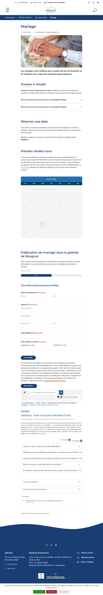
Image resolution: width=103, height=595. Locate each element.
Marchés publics (87, 557)
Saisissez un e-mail (28, 345)
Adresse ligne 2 (26, 316)
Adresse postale (26, 308)
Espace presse (87, 553)
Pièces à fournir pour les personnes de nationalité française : (44, 100)
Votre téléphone (32, 333)
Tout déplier (76, 439)
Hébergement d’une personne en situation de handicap (44, 501)
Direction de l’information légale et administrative (35, 513)
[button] (51, 446)
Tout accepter (39, 592)
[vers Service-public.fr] (68, 397)
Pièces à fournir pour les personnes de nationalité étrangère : (44, 107)
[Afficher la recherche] (95, 10)
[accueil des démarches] (24, 392)
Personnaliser (63, 592)
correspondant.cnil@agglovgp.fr (54, 381)
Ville (54, 323)
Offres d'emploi (87, 562)
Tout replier (64, 440)
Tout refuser (51, 592)
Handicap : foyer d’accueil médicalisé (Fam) (43, 405)
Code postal (24, 323)
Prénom (23, 296)
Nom (54, 296)
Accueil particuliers (28, 403)
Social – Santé (41, 403)
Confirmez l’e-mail (59, 345)
